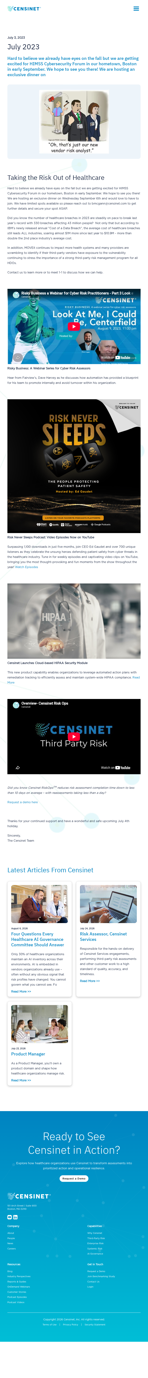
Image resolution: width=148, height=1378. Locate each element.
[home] (24, 8)
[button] (136, 8)
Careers (11, 1249)
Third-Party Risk (96, 1238)
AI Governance (95, 1254)
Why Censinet (94, 1233)
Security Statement (95, 1325)
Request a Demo (74, 1178)
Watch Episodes (26, 567)
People (11, 1238)
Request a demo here (22, 802)
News (10, 1243)
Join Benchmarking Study (101, 1276)
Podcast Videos (15, 1302)
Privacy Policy (70, 1325)
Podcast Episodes (17, 1297)
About (10, 1233)
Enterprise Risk (95, 1243)
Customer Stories (16, 1292)
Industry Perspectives (19, 1276)
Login (90, 1287)
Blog (9, 1271)
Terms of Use (49, 1325)
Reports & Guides (16, 1282)
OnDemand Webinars (18, 1287)
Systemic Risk (94, 1249)
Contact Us (93, 1282)
